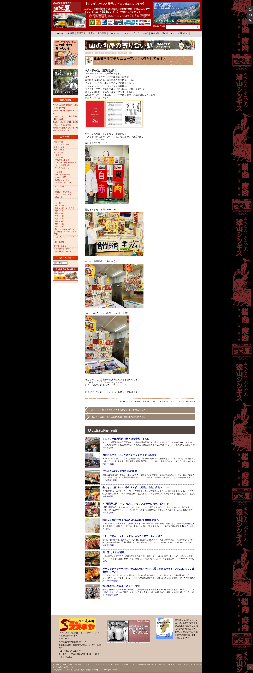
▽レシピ (57, 203)
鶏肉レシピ (59, 211)
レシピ (145, 33)
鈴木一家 (58, 197)
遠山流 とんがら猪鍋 (113, 552)
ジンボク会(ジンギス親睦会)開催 (119, 471)
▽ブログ (57, 155)
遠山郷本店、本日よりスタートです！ (122, 586)
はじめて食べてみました (63, 144)
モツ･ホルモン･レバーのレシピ (65, 238)
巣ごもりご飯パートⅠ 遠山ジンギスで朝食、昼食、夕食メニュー (135, 487)
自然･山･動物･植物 (62, 175)
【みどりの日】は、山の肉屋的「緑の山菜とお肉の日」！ (119, 416)
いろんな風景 (60, 177)
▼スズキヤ (164, 402)
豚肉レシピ (59, 213)
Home (60, 33)
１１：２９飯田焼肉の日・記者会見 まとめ (125, 438)
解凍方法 (155, 33)
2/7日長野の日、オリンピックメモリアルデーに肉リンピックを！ (136, 503)
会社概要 (70, 33)
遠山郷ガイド (168, 33)
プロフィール (115, 33)
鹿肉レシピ (59, 224)
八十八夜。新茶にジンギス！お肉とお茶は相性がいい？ (118, 410)
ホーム (250, 9)
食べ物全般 (59, 242)
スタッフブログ (131, 33)
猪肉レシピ (59, 221)
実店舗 (91, 33)
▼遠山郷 (58, 172)
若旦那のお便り (60, 246)
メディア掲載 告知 (62, 165)
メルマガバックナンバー (63, 249)
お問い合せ (183, 33)
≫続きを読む (110, 480)
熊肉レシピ (59, 227)
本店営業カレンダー (63, 160)
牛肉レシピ (59, 216)
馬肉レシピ (59, 219)
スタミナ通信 (59, 147)
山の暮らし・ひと (62, 180)
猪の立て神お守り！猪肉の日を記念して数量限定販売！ (131, 520)
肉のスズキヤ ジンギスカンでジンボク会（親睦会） (130, 455)
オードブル (58, 152)
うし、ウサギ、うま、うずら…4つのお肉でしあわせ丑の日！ (134, 536)
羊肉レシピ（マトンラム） (65, 208)
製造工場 (81, 33)
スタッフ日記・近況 (63, 194)
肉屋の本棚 (58, 142)
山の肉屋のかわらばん (62, 251)
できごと (155, 402)
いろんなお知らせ (62, 168)
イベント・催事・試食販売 (65, 163)
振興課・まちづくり (63, 192)
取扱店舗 (102, 33)
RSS (250, 21)
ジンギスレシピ (61, 205)
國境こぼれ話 (59, 150)
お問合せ (250, 15)
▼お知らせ (59, 157)
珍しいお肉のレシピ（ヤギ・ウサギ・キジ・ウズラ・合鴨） (65, 231)
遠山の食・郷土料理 (63, 182)
